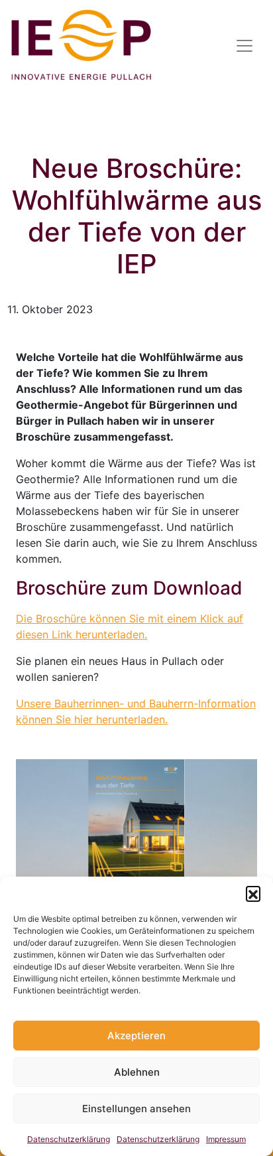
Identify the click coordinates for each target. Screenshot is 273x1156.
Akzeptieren (136, 1035)
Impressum (226, 1139)
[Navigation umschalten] (244, 45)
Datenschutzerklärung (68, 1139)
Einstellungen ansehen (136, 1108)
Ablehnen (137, 1072)
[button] (253, 893)
